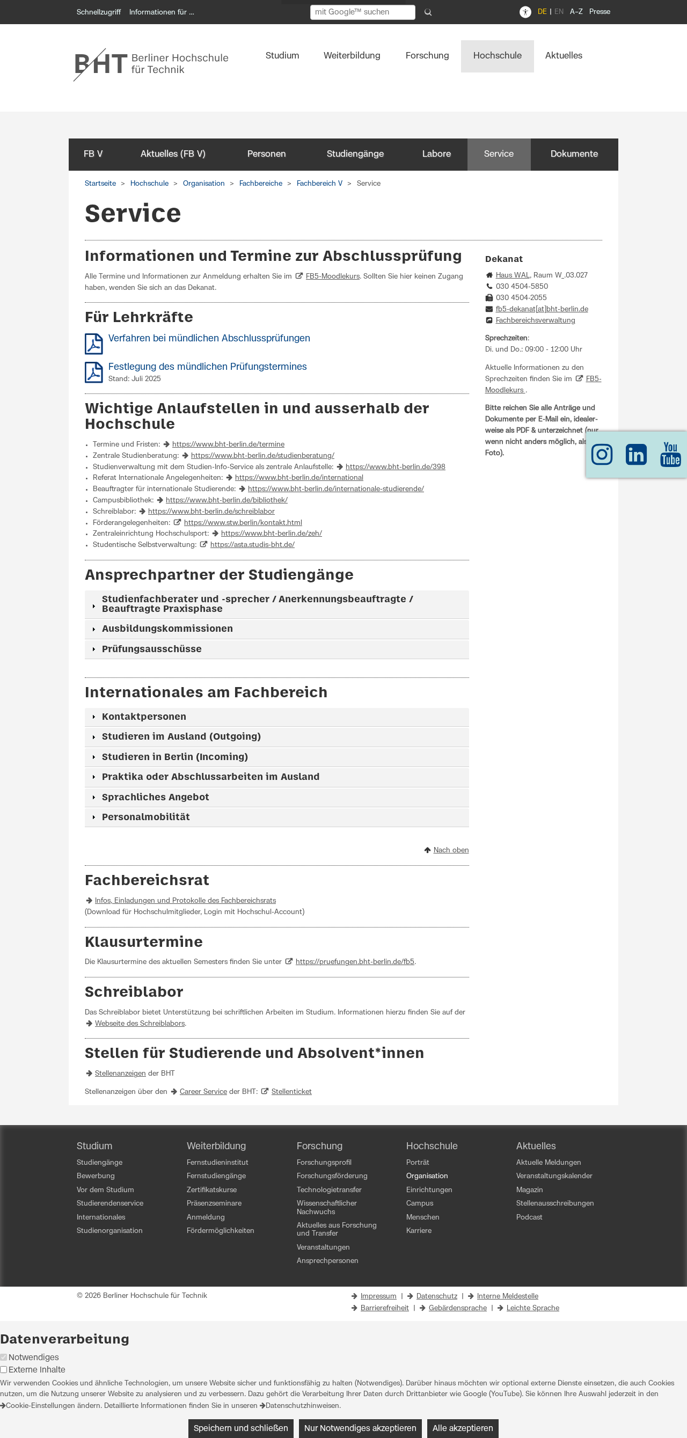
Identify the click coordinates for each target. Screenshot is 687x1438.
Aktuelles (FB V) (173, 154)
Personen (266, 154)
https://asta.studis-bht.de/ (252, 545)
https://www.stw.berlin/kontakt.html (243, 523)
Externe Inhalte (37, 1370)
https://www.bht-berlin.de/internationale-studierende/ (336, 489)
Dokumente (574, 154)
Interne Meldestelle (507, 1296)
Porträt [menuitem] (417, 1162)
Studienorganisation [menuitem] (110, 1231)
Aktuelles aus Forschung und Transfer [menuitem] (337, 1229)
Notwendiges (34, 1358)
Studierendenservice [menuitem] (110, 1203)
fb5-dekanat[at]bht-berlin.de (542, 309)
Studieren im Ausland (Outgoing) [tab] (181, 737)
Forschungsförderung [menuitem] (332, 1176)
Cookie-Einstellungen (40, 1406)
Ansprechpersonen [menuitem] (328, 1261)
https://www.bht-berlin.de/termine (228, 444)
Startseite (100, 183)
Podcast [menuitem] (529, 1217)
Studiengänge (355, 154)
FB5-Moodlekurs (333, 276)
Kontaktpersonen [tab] (144, 717)
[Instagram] (602, 460)
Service (499, 154)
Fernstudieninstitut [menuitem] (218, 1162)
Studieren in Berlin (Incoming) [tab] (175, 757)
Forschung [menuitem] (427, 56)
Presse (599, 12)
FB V (93, 154)
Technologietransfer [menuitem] (329, 1190)
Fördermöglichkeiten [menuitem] (220, 1231)
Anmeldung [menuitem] (206, 1217)
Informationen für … (161, 12)
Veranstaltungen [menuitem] (323, 1247)
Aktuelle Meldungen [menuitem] (548, 1162)
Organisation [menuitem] (427, 1176)
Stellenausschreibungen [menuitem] (555, 1203)
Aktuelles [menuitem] (563, 56)
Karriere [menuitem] (419, 1231)
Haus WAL (513, 275)
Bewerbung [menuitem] (96, 1176)
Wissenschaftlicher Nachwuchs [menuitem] (327, 1207)
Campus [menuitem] (419, 1203)
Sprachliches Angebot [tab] (155, 797)
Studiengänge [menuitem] (99, 1162)
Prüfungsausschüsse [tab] (152, 649)
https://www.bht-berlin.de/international (299, 478)
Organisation (204, 183)
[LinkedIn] (636, 460)
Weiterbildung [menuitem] (352, 56)
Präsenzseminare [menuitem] (214, 1203)
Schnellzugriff (99, 12)
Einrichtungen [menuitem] (429, 1190)
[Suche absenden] (428, 12)
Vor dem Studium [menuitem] (105, 1190)
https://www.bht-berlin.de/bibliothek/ (227, 500)
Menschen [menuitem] (423, 1217)
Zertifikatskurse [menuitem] (212, 1190)
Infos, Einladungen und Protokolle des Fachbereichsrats (185, 900)
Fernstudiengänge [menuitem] (216, 1176)
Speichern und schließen (241, 1429)
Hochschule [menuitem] (497, 56)
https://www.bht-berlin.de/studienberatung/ (262, 455)
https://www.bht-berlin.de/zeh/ (271, 533)
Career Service (203, 1092)
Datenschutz (436, 1296)
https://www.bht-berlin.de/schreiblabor (211, 511)
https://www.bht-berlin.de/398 (395, 467)
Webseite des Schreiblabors (140, 1023)
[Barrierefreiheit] (525, 12)
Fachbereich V (319, 183)
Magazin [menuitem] (529, 1190)
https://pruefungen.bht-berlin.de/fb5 (355, 962)
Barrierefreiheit (385, 1308)
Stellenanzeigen (120, 1073)
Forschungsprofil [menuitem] (324, 1162)
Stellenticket (292, 1092)
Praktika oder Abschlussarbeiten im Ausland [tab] (211, 777)
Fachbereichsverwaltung (535, 320)
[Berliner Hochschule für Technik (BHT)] (158, 64)
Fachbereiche (260, 183)
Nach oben (451, 850)
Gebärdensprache (458, 1308)
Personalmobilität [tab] (146, 817)
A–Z (576, 12)
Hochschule (149, 183)
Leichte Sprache (533, 1308)
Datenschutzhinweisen (302, 1406)
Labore (436, 154)
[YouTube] (671, 460)
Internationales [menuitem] (101, 1217)
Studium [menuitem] (282, 56)
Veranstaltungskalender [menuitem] (554, 1176)
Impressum (379, 1296)
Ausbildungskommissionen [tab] (167, 629)
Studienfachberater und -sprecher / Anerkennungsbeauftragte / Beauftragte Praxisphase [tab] (257, 604)
